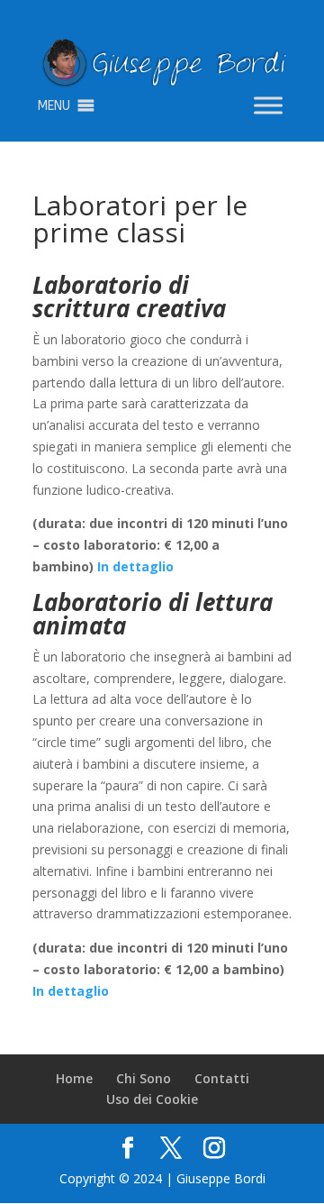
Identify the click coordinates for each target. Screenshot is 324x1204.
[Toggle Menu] (268, 105)
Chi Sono (143, 1078)
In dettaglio (135, 566)
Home (74, 1078)
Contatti (221, 1078)
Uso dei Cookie (152, 1099)
